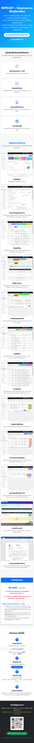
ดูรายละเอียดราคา (17, 39)
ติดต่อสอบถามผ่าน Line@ (17, 733)
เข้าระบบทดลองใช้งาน (17, 649)
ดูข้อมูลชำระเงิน (18, 667)
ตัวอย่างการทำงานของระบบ (18, 35)
